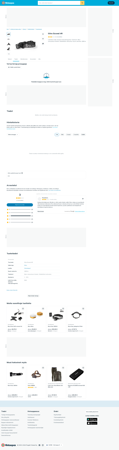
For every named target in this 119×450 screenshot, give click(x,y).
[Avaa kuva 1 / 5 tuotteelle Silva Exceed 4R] (26, 44)
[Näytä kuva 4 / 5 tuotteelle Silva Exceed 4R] (9, 49)
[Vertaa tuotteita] (43, 43)
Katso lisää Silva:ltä (12, 290)
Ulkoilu (24, 29)
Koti (8, 29)
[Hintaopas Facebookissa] (39, 445)
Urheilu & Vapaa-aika (15, 29)
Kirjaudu (111, 3)
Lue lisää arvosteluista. (54, 190)
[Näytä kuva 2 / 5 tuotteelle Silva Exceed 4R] (9, 39)
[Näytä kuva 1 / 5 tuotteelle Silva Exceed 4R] (9, 34)
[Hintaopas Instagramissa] (43, 445)
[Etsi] (82, 3)
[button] (8, 54)
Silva (25, 265)
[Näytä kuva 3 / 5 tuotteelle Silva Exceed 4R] (9, 44)
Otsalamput (39, 29)
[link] (61, 205)
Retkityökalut (31, 29)
